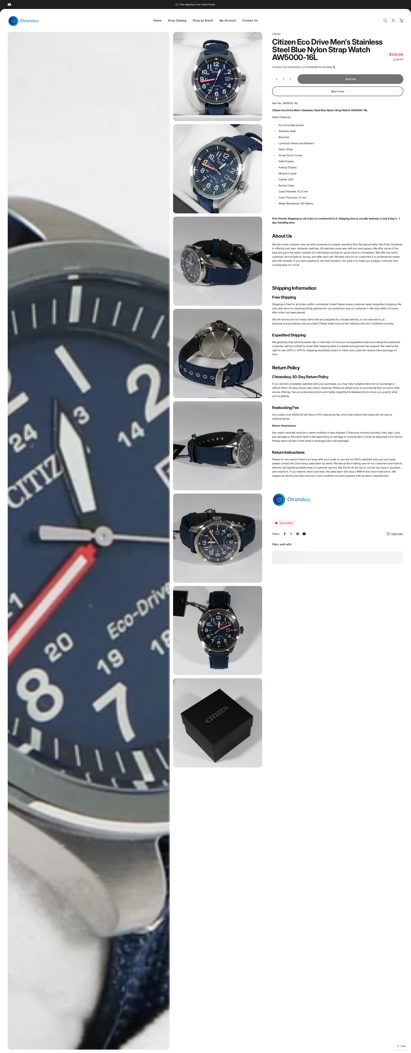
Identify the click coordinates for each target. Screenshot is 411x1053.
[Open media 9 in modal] (217, 722)
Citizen (276, 33)
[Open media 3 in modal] (217, 168)
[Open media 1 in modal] (89, 541)
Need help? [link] (397, 533)
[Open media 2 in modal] (217, 76)
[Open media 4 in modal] (217, 261)
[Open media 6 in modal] (217, 445)
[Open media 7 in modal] (217, 538)
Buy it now (337, 91)
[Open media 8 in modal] (217, 630)
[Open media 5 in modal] (217, 353)
